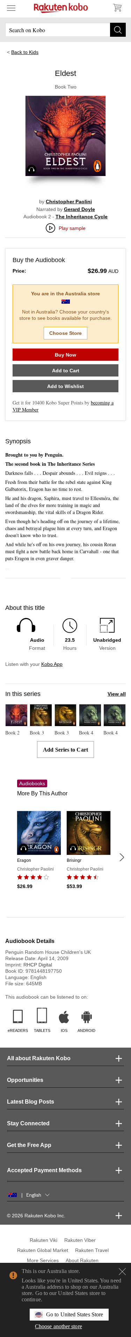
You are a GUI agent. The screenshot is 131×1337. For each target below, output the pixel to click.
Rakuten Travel (92, 1250)
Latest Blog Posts (30, 1102)
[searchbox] (65, 30)
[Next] (121, 857)
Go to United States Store (74, 1314)
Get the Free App (29, 1145)
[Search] (118, 30)
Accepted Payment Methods (44, 1170)
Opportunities (25, 1080)
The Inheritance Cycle (82, 216)
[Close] (122, 1271)
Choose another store (58, 1326)
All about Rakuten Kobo (39, 1058)
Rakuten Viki (43, 1240)
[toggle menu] (11, 7)
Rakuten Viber (80, 1240)
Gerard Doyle (79, 209)
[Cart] (117, 7)
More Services (43, 1260)
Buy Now (65, 355)
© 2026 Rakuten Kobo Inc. (36, 1215)
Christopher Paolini (69, 201)
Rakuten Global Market (42, 1250)
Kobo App (52, 664)
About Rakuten (82, 1260)
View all (117, 694)
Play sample (72, 228)
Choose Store (65, 333)
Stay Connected (28, 1123)
